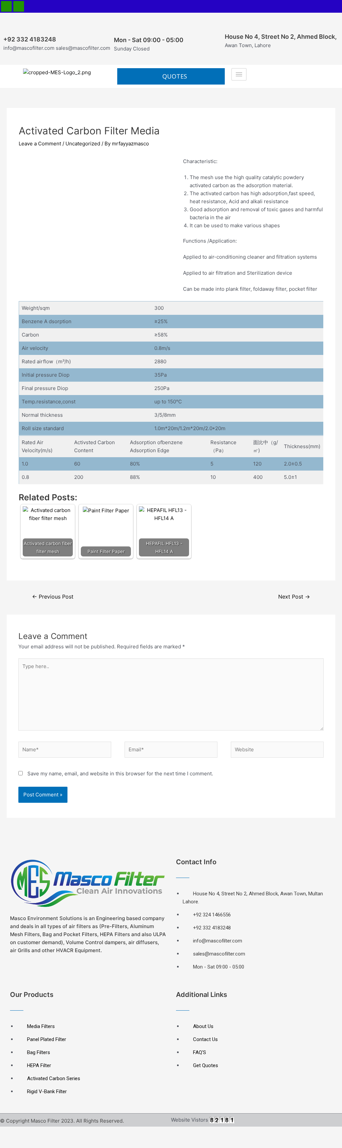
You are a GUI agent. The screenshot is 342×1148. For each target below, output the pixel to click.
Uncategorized (82, 143)
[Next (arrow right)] (31, 1143)
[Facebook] (6, 6)
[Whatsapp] (18, 6)
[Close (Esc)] (10, 1132)
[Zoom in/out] (74, 1132)
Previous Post (52, 597)
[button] (170, 76)
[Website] (277, 751)
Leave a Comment (40, 143)
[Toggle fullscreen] (53, 1132)
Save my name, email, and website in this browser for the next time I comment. (120, 773)
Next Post (294, 597)
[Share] (31, 1132)
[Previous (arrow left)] (10, 1143)
